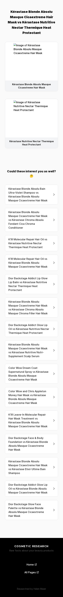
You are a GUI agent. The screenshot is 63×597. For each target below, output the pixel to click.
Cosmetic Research (31, 546)
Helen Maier (40, 588)
